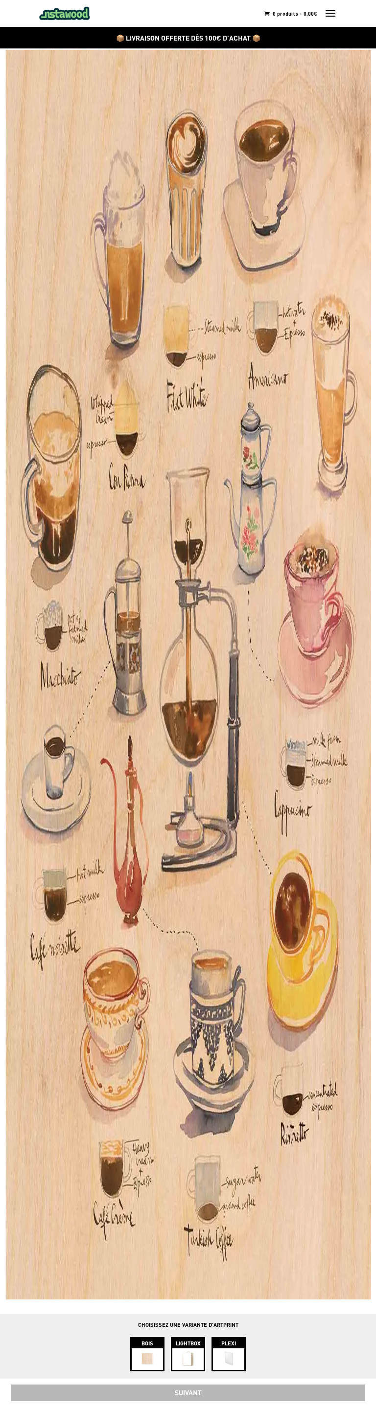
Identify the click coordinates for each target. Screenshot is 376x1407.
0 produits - (294, 13)
